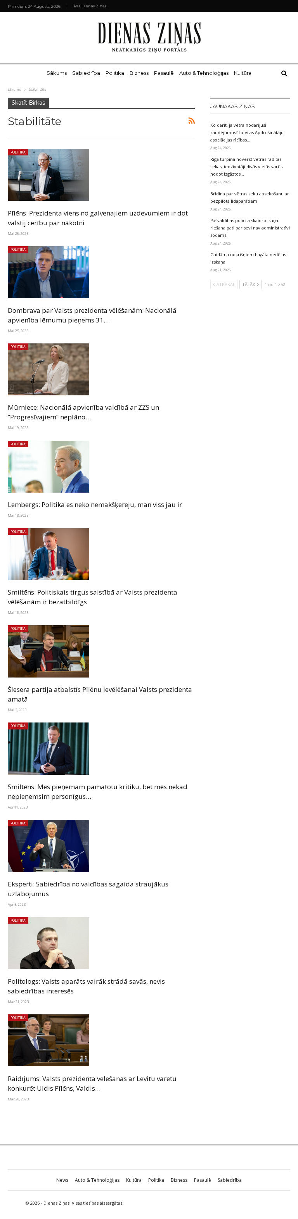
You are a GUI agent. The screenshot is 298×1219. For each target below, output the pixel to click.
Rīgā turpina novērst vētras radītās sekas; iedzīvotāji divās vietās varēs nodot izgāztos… (246, 166)
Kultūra (242, 73)
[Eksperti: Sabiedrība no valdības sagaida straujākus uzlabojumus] (48, 846)
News (62, 1180)
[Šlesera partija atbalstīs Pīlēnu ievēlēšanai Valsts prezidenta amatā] (48, 651)
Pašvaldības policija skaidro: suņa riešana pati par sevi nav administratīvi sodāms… (250, 227)
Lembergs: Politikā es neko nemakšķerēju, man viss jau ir (95, 504)
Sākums (57, 73)
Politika (115, 73)
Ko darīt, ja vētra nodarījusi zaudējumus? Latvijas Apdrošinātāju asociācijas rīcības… (247, 132)
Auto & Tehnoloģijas (204, 73)
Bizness (139, 73)
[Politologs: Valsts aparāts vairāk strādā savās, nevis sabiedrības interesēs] (48, 943)
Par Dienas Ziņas (90, 6)
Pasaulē (164, 73)
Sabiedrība (86, 73)
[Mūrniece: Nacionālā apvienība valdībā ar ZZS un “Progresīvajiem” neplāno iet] (48, 369)
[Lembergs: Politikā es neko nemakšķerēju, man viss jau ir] (48, 467)
